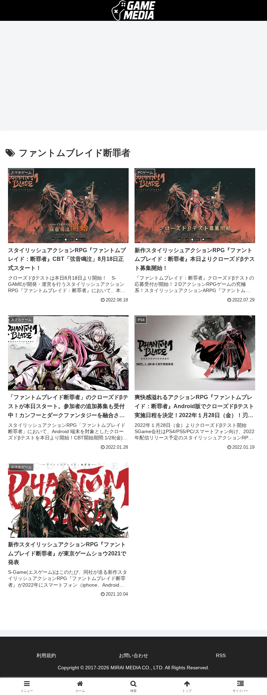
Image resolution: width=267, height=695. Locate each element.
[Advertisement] (133, 77)
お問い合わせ (133, 655)
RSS (221, 655)
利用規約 (46, 655)
